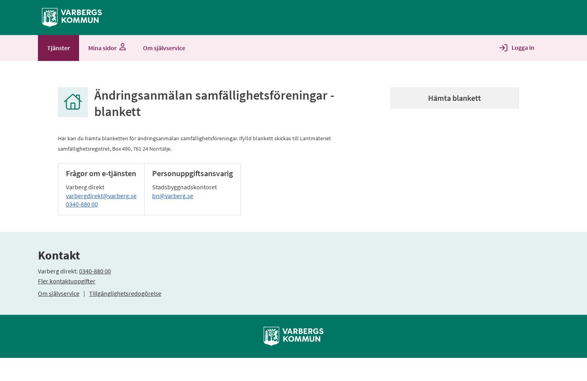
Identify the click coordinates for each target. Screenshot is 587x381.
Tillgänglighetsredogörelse (125, 293)
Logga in (523, 47)
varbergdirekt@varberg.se (101, 196)
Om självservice (58, 293)
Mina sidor (102, 48)
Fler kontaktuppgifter (66, 281)
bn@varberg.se (172, 196)
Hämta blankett (454, 98)
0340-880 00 (82, 204)
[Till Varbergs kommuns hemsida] (293, 336)
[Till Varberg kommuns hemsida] (72, 17)
